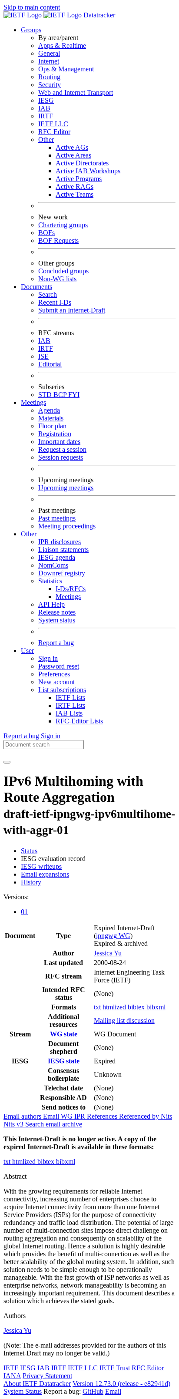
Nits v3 (14, 1124)
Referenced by (140, 1116)
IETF (10, 1368)
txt (98, 1007)
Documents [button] (36, 286)
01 (24, 911)
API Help (51, 604)
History (31, 882)
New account (56, 682)
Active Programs (79, 178)
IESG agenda (56, 557)
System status (56, 620)
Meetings (68, 596)
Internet (48, 61)
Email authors (23, 1116)
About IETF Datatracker (37, 1383)
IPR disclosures (59, 541)
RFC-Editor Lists (79, 721)
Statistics (50, 581)
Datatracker (98, 15)
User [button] (27, 650)
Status (29, 850)
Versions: (16, 897)
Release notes (57, 612)
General (49, 53)
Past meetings (57, 518)
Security (49, 84)
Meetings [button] (33, 402)
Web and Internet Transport (75, 92)
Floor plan (52, 426)
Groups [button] (31, 30)
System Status (22, 1391)
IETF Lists (70, 697)
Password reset (58, 666)
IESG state (64, 1061)
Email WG (58, 1116)
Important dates (59, 441)
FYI (74, 394)
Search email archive (53, 1124)
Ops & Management (66, 69)
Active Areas (73, 155)
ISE (43, 356)
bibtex (137, 1007)
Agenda (49, 410)
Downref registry (61, 573)
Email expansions (45, 874)
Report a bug (56, 642)
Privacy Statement (47, 1375)
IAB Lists (69, 713)
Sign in (48, 658)
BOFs (46, 232)
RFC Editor (54, 131)
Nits (166, 1116)
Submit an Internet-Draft (71, 310)
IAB (44, 108)
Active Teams (74, 194)
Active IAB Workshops (88, 171)
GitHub (93, 1391)
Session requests (60, 457)
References (103, 1116)
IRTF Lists (70, 705)
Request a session (62, 449)
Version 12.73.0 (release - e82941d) (121, 1383)
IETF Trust (114, 1368)
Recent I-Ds (54, 302)
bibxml (156, 1007)
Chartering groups (63, 225)
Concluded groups (63, 271)
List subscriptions (62, 689)
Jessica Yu (108, 953)
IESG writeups (41, 866)
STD (45, 394)
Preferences (54, 674)
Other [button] (28, 534)
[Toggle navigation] (6, 762)
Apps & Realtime (62, 45)
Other (46, 139)
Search (47, 294)
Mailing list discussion (124, 1020)
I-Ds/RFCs (71, 588)
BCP (60, 394)
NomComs (53, 565)
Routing (49, 77)
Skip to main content (31, 7)
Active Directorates (82, 163)
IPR (80, 1116)
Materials (50, 418)
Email (113, 1391)
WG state (63, 1034)
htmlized (115, 1007)
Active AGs (72, 147)
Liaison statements (63, 549)
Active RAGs (74, 186)
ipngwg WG (113, 935)
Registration (54, 433)
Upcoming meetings (65, 487)
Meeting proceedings (67, 526)
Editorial (50, 364)
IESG (46, 100)
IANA (12, 1375)
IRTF (45, 116)
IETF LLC (53, 124)
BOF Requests (58, 240)
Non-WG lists (57, 278)
